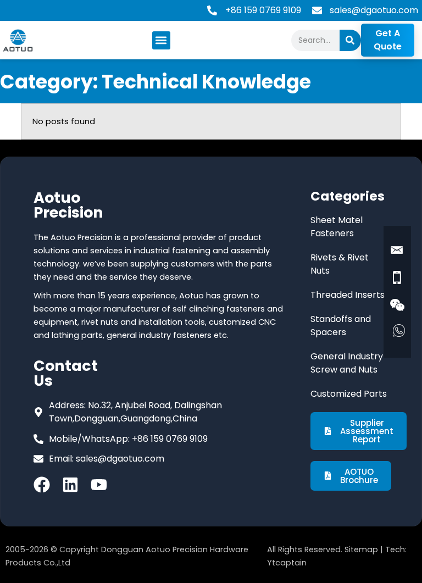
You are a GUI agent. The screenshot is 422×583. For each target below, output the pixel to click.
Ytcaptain (287, 562)
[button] (161, 40)
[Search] (350, 40)
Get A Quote (388, 40)
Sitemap (361, 549)
